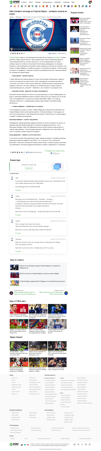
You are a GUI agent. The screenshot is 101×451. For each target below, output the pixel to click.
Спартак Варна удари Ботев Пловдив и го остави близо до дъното (42, 281)
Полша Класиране (81, 398)
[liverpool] (40, 6)
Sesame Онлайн (33, 412)
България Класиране (50, 380)
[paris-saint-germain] (68, 6)
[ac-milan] (90, 6)
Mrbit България (50, 415)
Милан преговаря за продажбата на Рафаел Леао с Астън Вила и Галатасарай (85, 21)
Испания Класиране (50, 387)
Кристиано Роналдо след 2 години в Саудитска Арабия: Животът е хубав (38, 369)
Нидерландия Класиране (51, 394)
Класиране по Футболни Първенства (81, 430)
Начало (12, 17)
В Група (13, 382)
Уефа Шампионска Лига (35, 382)
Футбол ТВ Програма (16, 432)
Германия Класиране (50, 385)
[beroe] (32, 6)
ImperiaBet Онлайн (68, 417)
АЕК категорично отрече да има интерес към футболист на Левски (37, 316)
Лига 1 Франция (33, 380)
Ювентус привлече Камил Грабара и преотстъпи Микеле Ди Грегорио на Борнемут (85, 61)
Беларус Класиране (65, 399)
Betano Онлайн (15, 412)
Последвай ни (53, 53)
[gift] (90, 2)
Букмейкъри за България (58, 428)
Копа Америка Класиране (67, 387)
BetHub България (51, 419)
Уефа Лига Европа (33, 384)
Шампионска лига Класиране (68, 380)
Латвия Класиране (81, 387)
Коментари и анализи (34, 393)
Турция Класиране (49, 403)
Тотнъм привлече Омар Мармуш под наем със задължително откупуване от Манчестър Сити (85, 30)
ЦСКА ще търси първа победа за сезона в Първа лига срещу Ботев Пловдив (37, 331)
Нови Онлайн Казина (36, 430)
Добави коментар (62, 53)
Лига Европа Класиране (66, 382)
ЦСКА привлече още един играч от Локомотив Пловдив (19, 315)
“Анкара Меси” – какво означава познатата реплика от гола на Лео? (19, 353)
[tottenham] (50, 6)
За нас (26, 438)
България (57, 57)
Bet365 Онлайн (15, 419)
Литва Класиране (81, 389)
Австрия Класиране (65, 395)
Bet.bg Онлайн (32, 417)
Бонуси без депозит (36, 428)
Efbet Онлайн (15, 415)
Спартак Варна (14, 57)
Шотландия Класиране (50, 396)
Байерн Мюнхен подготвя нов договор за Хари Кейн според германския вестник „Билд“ (85, 82)
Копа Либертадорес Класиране (68, 389)
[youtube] (78, 444)
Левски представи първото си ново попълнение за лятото (56, 331)
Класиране (37, 2)
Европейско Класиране (66, 385)
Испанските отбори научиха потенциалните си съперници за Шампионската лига (85, 41)
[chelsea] (36, 6)
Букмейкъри (57, 2)
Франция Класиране (50, 391)
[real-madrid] (61, 6)
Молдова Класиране (82, 393)
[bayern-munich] (72, 6)
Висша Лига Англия (16, 387)
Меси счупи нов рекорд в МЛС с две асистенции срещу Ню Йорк (57, 353)
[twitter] (85, 444)
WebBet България (68, 419)
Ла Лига (13, 389)
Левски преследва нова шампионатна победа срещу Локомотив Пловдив (57, 316)
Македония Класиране (82, 391)
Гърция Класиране (65, 406)
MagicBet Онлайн (51, 417)
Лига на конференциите (35, 387)
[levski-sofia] (11, 6)
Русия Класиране (49, 398)
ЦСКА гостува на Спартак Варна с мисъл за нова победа (39, 273)
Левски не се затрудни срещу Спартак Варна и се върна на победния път (39, 267)
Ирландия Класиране (82, 382)
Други (73, 2)
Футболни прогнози (56, 430)
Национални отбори (16, 384)
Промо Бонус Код (15, 428)
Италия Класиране (49, 389)
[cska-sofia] (15, 6)
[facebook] (74, 444)
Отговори (18, 190)
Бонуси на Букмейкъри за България (80, 428)
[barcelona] (58, 6)
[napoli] (86, 6)
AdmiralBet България (69, 415)
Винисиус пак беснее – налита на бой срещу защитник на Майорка (17, 369)
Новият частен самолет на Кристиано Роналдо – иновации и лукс (37, 353)
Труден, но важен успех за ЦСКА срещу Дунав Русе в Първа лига (18, 331)
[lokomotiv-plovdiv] (25, 6)
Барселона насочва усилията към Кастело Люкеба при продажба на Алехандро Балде (85, 71)
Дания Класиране (81, 377)
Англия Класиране (49, 382)
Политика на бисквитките (85, 438)
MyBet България (68, 422)
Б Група (13, 380)
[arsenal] (47, 6)
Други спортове (33, 391)
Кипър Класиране (81, 384)
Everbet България (68, 412)
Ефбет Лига (14, 377)
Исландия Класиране (82, 380)
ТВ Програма (66, 2)
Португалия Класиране (50, 401)
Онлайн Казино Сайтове (16, 430)
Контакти (13, 438)
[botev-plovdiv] (29, 6)
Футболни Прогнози (47, 2)
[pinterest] (89, 444)
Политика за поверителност (44, 438)
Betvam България (51, 412)
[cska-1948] (18, 6)
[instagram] (82, 444)
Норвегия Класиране (82, 396)
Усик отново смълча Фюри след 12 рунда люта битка (56, 368)
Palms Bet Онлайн (16, 417)
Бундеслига (14, 393)
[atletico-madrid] (65, 6)
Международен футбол (35, 389)
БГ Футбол (23, 2)
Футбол (31, 2)
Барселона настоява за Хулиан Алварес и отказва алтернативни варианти (85, 51)
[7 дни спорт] (14, 2)
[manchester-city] (54, 6)
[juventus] (79, 6)
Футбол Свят (32, 377)
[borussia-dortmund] (75, 6)
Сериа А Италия (15, 391)
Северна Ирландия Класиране (84, 403)
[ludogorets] (22, 6)
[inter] (83, 6)
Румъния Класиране (82, 400)
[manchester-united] (43, 6)
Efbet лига (18, 17)
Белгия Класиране (65, 397)
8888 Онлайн (32, 415)
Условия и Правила (65, 438)
